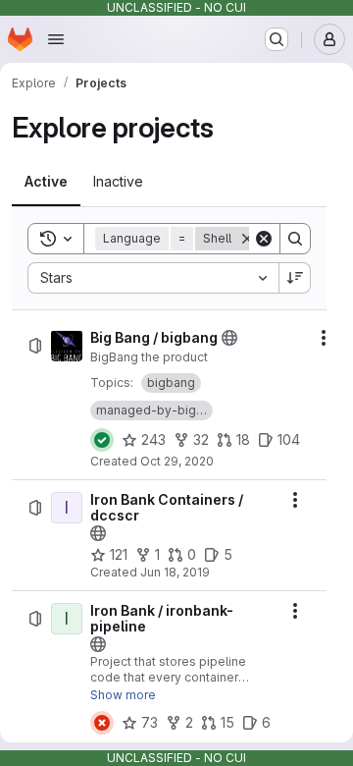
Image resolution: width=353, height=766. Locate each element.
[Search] (295, 238)
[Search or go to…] (276, 39)
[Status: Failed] (102, 723)
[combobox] (152, 278)
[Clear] (264, 238)
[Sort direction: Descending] (295, 278)
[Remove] (247, 238)
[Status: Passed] (102, 440)
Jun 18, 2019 (175, 572)
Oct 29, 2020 (177, 461)
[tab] (46, 181)
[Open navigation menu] (56, 39)
